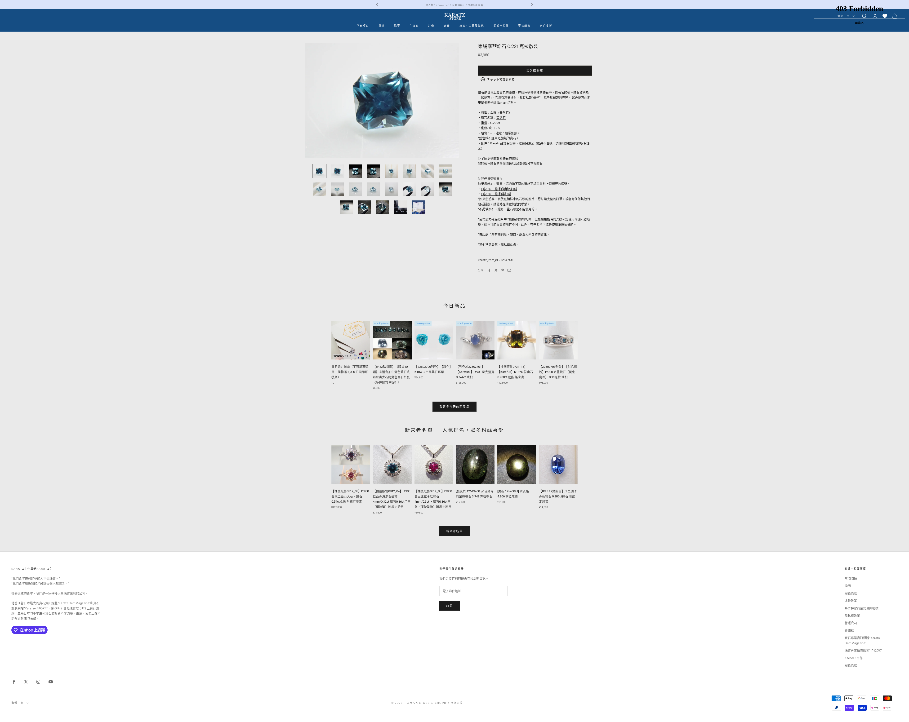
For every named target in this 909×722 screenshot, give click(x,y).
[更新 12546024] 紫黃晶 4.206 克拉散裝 (513, 493)
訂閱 (449, 606)
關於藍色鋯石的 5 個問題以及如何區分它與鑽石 (510, 163)
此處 (485, 234)
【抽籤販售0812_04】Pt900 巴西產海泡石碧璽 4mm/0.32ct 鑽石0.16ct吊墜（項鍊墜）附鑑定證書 (391, 499)
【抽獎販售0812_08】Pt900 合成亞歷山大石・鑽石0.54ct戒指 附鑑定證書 (350, 496)
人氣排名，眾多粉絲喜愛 (473, 430)
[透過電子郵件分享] (509, 270)
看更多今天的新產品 (454, 406)
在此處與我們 (512, 204)
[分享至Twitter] (496, 270)
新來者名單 (419, 430)
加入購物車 (534, 70)
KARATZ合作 (854, 658)
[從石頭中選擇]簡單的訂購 (499, 189)
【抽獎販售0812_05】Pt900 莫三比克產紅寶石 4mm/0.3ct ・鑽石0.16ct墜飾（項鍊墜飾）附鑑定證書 (433, 499)
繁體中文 (17, 702)
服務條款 (851, 593)
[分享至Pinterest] (502, 270)
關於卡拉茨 (501, 25)
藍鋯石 (501, 118)
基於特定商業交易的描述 (861, 608)
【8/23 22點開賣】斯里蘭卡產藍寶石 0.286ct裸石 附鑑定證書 (558, 496)
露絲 (382, 25)
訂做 (431, 25)
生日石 (414, 25)
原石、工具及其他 (471, 25)
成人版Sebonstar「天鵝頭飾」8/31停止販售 (455, 4)
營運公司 (851, 623)
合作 (447, 25)
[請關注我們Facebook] (13, 681)
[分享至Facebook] (489, 270)
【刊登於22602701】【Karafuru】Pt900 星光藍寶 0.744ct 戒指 (475, 372)
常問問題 (851, 578)
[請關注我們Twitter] (26, 681)
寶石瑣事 (524, 25)
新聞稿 (849, 630)
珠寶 (397, 25)
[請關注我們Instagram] (38, 681)
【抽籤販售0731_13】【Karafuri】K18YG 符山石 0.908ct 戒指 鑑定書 (515, 372)
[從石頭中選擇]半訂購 (496, 194)
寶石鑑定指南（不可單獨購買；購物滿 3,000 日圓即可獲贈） (349, 372)
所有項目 (363, 25)
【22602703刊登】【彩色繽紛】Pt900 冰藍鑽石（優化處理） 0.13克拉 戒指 (558, 372)
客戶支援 (546, 25)
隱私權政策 (852, 615)
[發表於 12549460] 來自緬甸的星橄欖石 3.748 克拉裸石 (475, 493)
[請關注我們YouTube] (50, 681)
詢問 (848, 586)
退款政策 (851, 600)
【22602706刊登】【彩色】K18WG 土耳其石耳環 (433, 369)
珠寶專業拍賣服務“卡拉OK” (863, 650)
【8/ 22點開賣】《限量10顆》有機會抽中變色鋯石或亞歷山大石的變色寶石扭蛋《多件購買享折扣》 (391, 374)
